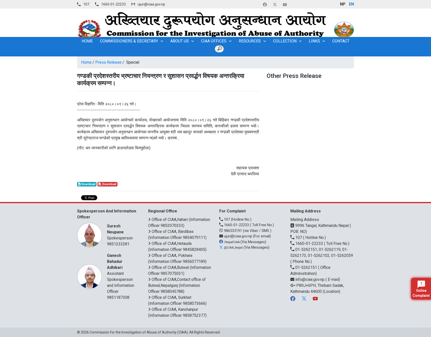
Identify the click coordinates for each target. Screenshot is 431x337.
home (87, 41)
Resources (250, 41)
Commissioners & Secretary (129, 41)
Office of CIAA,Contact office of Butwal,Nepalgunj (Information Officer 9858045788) (177, 285)
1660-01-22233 (113, 4)
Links (314, 41)
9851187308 (118, 297)
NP (342, 4)
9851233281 (118, 244)
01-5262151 (306, 267)
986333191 (233, 230)
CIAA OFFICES (213, 41)
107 (86, 4)
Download (88, 184)
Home (86, 62)
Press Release (108, 62)
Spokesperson (120, 232)
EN (351, 4)
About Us (179, 41)
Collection (285, 41)
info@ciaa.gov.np (309, 279)
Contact (340, 41)
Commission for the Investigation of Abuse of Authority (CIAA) (139, 332)
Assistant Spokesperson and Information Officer (120, 273)
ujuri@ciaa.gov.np (151, 4)
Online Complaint (421, 293)
